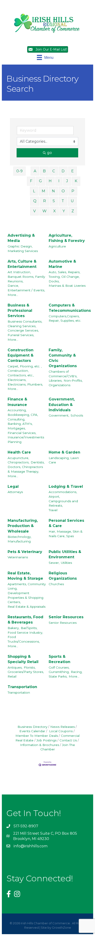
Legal (13, 486)
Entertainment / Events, (26, 290)
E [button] (72, 171)
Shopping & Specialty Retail (23, 659)
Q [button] (34, 201)
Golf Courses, (59, 667)
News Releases (62, 727)
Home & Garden (64, 452)
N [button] (53, 191)
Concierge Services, (23, 330)
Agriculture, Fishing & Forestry (67, 238)
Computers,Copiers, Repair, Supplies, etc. (65, 318)
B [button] (44, 171)
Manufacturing (19, 541)
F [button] (31, 181)
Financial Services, (22, 433)
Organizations (59, 385)
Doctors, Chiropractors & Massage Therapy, (25, 469)
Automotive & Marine (62, 264)
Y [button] (63, 211)
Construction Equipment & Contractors (20, 355)
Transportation (22, 687)
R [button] (44, 201)
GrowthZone (61, 927)
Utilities (66, 562)
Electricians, (17, 380)
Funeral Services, (21, 335)
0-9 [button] (19, 171)
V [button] (34, 211)
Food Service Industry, (25, 632)
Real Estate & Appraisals (26, 606)
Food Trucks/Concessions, (24, 639)
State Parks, (58, 676)
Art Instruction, (19, 272)
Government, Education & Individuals (62, 404)
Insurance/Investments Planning (26, 439)
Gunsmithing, (59, 672)
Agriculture (57, 246)
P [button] (72, 191)
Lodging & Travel (66, 486)
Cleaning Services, (22, 326)
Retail (12, 676)
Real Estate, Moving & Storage (25, 576)
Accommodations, (63, 492)
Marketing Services (23, 251)
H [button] (50, 181)
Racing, (76, 672)
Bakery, (13, 628)
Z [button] (72, 211)
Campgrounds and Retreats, (63, 503)
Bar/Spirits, (29, 628)
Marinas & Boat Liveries (67, 285)
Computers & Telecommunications (70, 308)
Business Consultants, (25, 321)
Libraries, (55, 380)
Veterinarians (18, 557)
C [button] (53, 171)
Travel (53, 510)
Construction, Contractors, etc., (21, 373)
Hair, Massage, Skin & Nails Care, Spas (66, 534)
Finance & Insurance (17, 402)
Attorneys (15, 492)
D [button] (63, 171)
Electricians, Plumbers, (25, 384)
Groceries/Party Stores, (26, 672)
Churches (56, 584)
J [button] (67, 181)
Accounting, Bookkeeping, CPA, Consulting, (23, 414)
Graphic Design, (20, 246)
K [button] (76, 181)
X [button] (54, 211)
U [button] (72, 201)
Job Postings (46, 740)
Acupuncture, (18, 458)
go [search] (49, 152)
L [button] (34, 191)
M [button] (43, 191)
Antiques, (15, 667)
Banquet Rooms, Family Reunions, (26, 279)
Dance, (13, 285)
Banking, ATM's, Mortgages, (20, 426)
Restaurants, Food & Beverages (25, 619)
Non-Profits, (73, 380)
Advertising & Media (21, 238)
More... (13, 295)
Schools (77, 415)
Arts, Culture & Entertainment (22, 264)
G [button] (40, 181)
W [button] (44, 211)
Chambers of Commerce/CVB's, (63, 374)
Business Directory (32, 727)
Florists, (30, 667)
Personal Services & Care (66, 523)
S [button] (54, 201)
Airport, (54, 496)
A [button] (35, 171)
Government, (59, 415)
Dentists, (38, 462)
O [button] (63, 191)
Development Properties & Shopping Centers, (25, 597)
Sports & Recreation (59, 659)
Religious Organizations (63, 576)
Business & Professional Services (20, 310)
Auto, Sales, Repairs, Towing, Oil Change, (64, 274)
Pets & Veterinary (25, 552)
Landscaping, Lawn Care (64, 460)
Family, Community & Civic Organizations (63, 358)
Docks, (54, 281)
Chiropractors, (18, 462)
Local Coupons (60, 731)
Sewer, (54, 562)
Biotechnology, (19, 537)
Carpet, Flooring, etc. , (25, 366)
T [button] (63, 201)
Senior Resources (66, 617)
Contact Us (68, 740)
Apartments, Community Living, (27, 586)
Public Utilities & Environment (65, 554)
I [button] (58, 181)
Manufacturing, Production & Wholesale (23, 525)
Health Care (19, 452)
